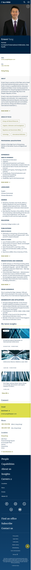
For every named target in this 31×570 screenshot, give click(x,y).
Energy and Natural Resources (10, 121)
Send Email (4, 410)
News (3, 488)
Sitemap (14, 554)
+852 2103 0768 (5, 65)
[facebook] (6, 503)
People (5, 458)
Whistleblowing (15, 547)
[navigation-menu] (28, 2)
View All (4, 393)
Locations (4, 483)
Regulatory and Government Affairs (12, 130)
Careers (5, 478)
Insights (5, 473)
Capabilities (7, 463)
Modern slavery (15, 544)
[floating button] (27, 546)
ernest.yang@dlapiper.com (8, 59)
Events (3, 492)
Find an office (9, 518)
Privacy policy (15, 536)
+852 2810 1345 (5, 428)
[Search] (24, 2)
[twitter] (24, 503)
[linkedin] (11, 509)
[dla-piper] (5, 2)
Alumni (3, 496)
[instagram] (15, 503)
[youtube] (19, 509)
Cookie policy (15, 541)
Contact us (7, 528)
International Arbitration (18, 134)
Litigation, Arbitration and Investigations (13, 125)
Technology (6, 134)
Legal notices (15, 538)
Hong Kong (5, 71)
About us (6, 468)
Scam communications (15, 550)
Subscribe (6, 523)
